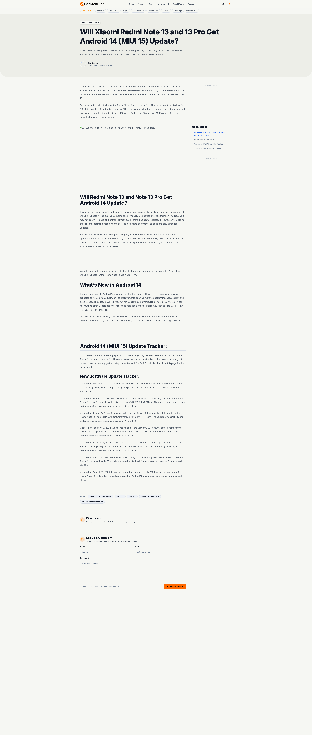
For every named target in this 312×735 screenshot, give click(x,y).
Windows (191, 4)
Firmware (166, 11)
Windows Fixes (191, 11)
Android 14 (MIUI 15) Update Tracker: (208, 144)
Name (82, 547)
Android (141, 4)
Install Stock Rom (90, 23)
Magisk (125, 11)
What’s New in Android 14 (204, 140)
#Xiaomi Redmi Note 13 (150, 496)
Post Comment (176, 586)
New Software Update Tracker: (208, 148)
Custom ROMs (153, 11)
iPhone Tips (178, 11)
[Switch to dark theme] (229, 3)
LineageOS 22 (114, 11)
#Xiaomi (132, 496)
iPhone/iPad (163, 4)
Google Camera (138, 11)
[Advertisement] (132, 258)
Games (151, 4)
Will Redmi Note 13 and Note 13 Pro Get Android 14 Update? (209, 133)
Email (136, 547)
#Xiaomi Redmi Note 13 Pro (92, 502)
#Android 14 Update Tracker (100, 496)
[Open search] (222, 3)
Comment (84, 558)
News (131, 4)
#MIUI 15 (120, 496)
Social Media (178, 4)
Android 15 (100, 11)
